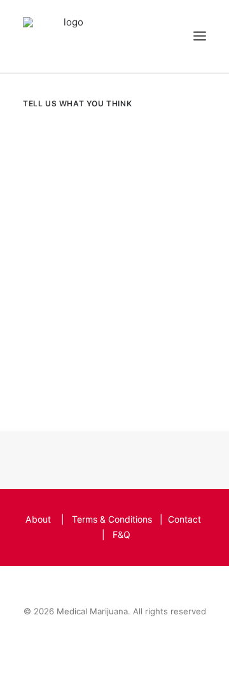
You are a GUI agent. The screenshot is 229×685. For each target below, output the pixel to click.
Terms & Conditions (112, 519)
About (38, 519)
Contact (184, 519)
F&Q (121, 534)
